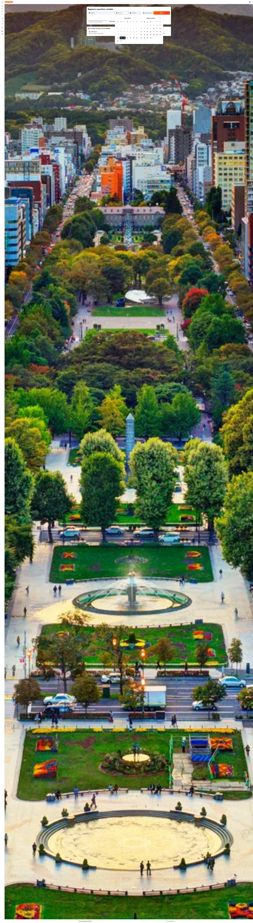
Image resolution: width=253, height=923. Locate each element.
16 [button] (117, 34)
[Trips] (2, 27)
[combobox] (102, 13)
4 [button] (124, 28)
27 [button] (130, 38)
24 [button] (121, 38)
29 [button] (136, 38)
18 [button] (124, 34)
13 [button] (130, 31)
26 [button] (127, 38)
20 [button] (130, 34)
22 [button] (136, 34)
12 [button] (127, 31)
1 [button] (147, 25)
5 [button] (127, 28)
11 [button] (124, 31)
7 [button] (133, 28)
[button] (2, 2)
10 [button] (121, 31)
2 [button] (150, 25)
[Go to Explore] (2, 21)
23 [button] (117, 38)
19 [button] (127, 34)
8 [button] (147, 28)
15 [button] (136, 31)
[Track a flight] (2, 23)
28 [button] (133, 38)
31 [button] (121, 41)
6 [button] (130, 28)
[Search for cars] (2, 11)
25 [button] (124, 38)
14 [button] (133, 31)
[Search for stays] (2, 9)
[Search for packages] (2, 14)
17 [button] (153, 31)
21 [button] (133, 34)
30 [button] (118, 41)
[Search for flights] (2, 6)
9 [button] (150, 28)
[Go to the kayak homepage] (9, 2)
